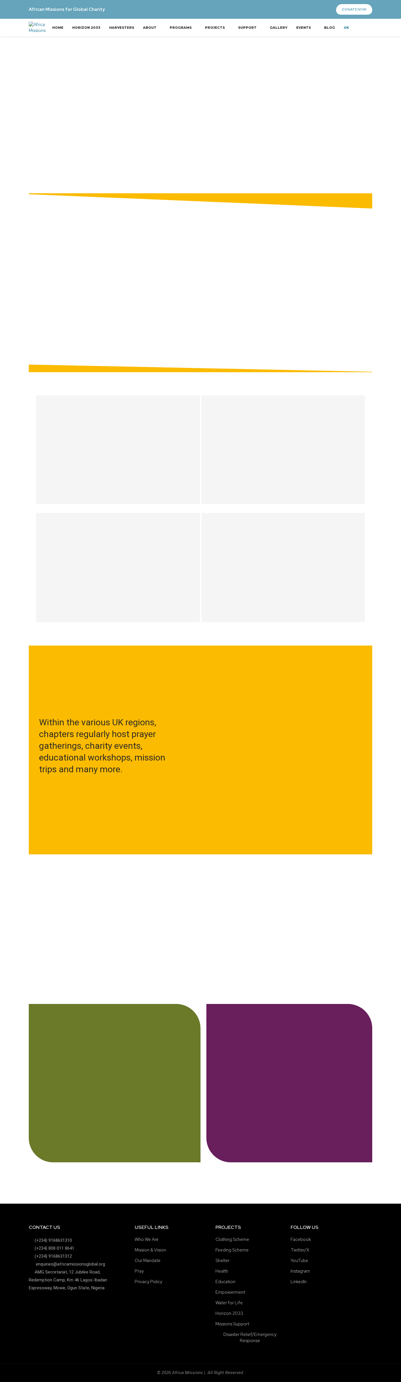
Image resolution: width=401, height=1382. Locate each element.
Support (247, 28)
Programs (181, 28)
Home (57, 28)
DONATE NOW (354, 9)
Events (303, 28)
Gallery (278, 28)
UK (346, 28)
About (149, 28)
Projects (215, 28)
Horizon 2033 (86, 28)
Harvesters (121, 28)
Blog (329, 28)
